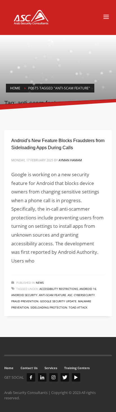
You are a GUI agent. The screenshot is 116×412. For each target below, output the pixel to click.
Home (9, 368)
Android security (24, 295)
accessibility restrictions (58, 289)
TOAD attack (78, 307)
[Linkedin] (42, 377)
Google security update (58, 301)
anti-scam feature (52, 295)
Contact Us (29, 368)
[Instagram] (53, 377)
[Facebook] (31, 377)
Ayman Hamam (70, 160)
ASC (70, 295)
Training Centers (77, 368)
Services (50, 368)
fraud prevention (25, 301)
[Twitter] (65, 377)
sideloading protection (48, 307)
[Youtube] (76, 377)
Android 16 (87, 289)
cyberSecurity (84, 295)
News (40, 283)
